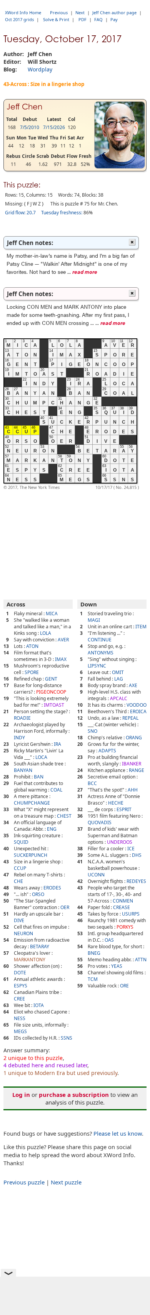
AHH (133, 790)
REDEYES (136, 881)
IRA (57, 744)
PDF (82, 19)
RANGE (136, 770)
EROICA (138, 711)
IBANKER (131, 763)
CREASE (121, 907)
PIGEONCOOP (51, 692)
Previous (59, 12)
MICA (52, 613)
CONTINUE (100, 639)
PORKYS (125, 927)
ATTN (141, 959)
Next (80, 12)
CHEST (64, 816)
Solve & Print (56, 19)
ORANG (134, 737)
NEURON (23, 933)
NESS (19, 1018)
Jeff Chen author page (114, 12)
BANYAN (23, 770)
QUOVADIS (100, 822)
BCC (92, 783)
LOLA (45, 633)
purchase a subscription (74, 1094)
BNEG (94, 953)
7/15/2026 (54, 127)
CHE (18, 881)
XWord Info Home (23, 12)
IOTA (38, 1005)
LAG (118, 679)
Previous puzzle (24, 1182)
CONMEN (123, 901)
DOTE (20, 972)
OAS (109, 940)
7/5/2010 (29, 127)
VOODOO (137, 705)
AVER (63, 639)
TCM (93, 979)
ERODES (52, 887)
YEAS (116, 966)
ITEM (141, 626)
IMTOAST (54, 705)
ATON (32, 646)
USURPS (131, 914)
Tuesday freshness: (61, 212)
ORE (124, 985)
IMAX (61, 659)
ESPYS (20, 985)
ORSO (38, 894)
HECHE (115, 803)
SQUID (21, 842)
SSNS (66, 1038)
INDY (19, 737)
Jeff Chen (24, 106)
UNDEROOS (119, 842)
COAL (56, 790)
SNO (92, 731)
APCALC (118, 698)
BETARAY (39, 946)
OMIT (118, 672)
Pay (114, 19)
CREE (19, 998)
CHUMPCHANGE (32, 803)
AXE (133, 685)
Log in (21, 1094)
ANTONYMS (100, 652)
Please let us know (117, 1133)
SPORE (32, 672)
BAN (38, 776)
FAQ (98, 19)
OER (64, 907)
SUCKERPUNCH (30, 855)
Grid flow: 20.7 (20, 212)
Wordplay (40, 69)
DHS (137, 855)
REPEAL (130, 718)
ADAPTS (107, 750)
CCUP (20, 868)
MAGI (94, 620)
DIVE (19, 920)
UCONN (96, 874)
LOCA (41, 757)
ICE (131, 848)
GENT (51, 679)
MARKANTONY (29, 959)
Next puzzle (66, 1182)
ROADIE (22, 718)
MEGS (20, 1031)
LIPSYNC (97, 665)
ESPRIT (124, 809)
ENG (52, 829)
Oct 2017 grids (19, 19)
